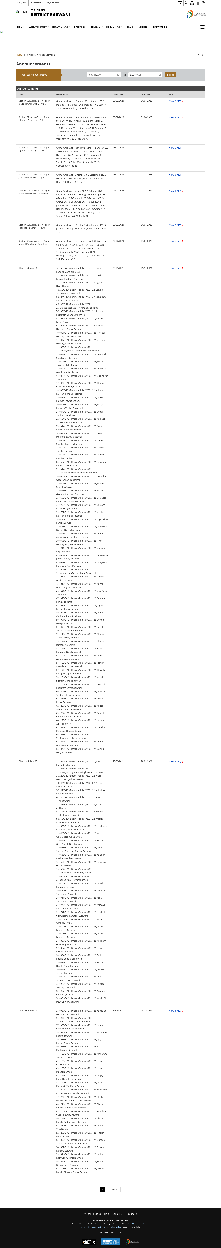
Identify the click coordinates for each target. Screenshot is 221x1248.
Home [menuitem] (20, 26)
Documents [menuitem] (113, 26)
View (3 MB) (175, 225)
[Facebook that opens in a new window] (198, 55)
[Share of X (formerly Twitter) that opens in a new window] (202, 55)
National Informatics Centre (137, 1224)
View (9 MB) (175, 761)
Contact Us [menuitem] (118, 1213)
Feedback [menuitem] (132, 1213)
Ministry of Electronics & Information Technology (101, 1227)
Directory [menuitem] (79, 26)
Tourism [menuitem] (96, 26)
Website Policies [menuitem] (92, 1213)
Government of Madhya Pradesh (44, 2)
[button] (203, 27)
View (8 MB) (175, 101)
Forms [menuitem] (129, 26)
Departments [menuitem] (60, 26)
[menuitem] (179, 3)
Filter (171, 74)
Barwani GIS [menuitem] (160, 26)
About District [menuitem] (38, 26)
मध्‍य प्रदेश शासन (21, 2)
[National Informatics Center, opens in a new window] (111, 1242)
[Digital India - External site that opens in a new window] (193, 20)
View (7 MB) (175, 147)
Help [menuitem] (106, 1213)
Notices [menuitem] (142, 26)
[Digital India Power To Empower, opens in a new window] (132, 1242)
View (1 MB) (175, 268)
